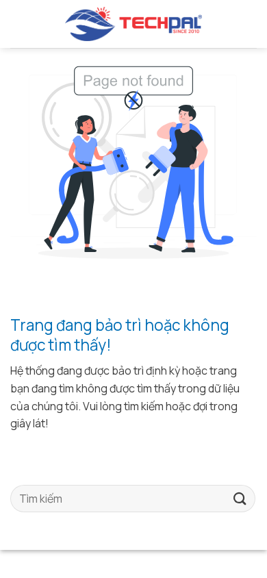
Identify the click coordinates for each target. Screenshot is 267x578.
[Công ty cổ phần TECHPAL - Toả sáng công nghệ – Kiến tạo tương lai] (133, 24)
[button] (15, 23)
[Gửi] (240, 499)
